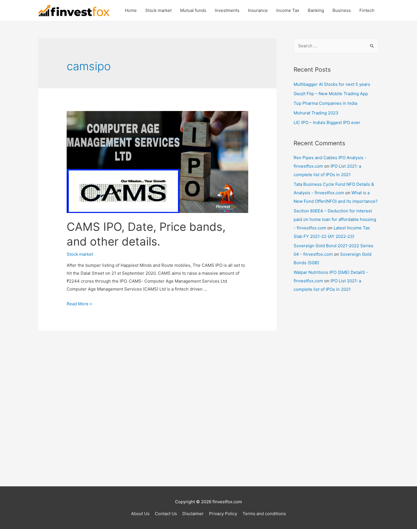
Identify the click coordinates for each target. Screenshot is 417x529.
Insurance (258, 10)
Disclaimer (193, 513)
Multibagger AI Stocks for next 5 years (332, 84)
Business (341, 10)
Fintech (366, 10)
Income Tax (287, 10)
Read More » (79, 303)
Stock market (158, 10)
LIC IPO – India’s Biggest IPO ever (327, 122)
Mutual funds (193, 10)
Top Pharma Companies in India (325, 103)
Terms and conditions (264, 513)
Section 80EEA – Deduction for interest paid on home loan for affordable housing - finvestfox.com (335, 219)
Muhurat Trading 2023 (316, 113)
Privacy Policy (223, 513)
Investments (227, 10)
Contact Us (166, 513)
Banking (316, 10)
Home (131, 10)
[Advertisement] (336, 390)
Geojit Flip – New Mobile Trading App (331, 93)
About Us (140, 513)
